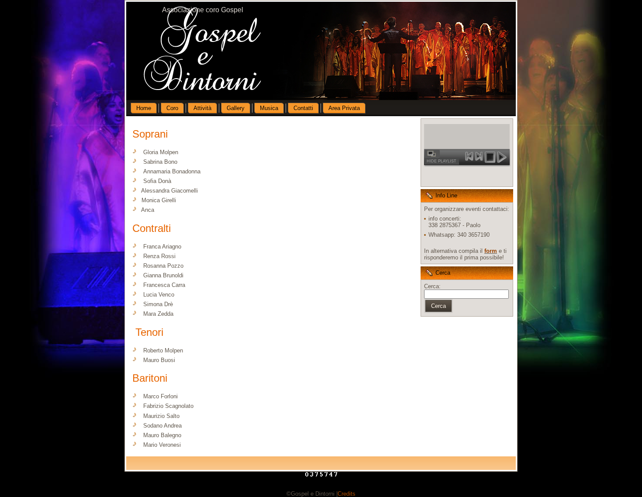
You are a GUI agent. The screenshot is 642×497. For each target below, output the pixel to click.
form (490, 251)
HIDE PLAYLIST (441, 161)
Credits (347, 493)
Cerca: (432, 286)
